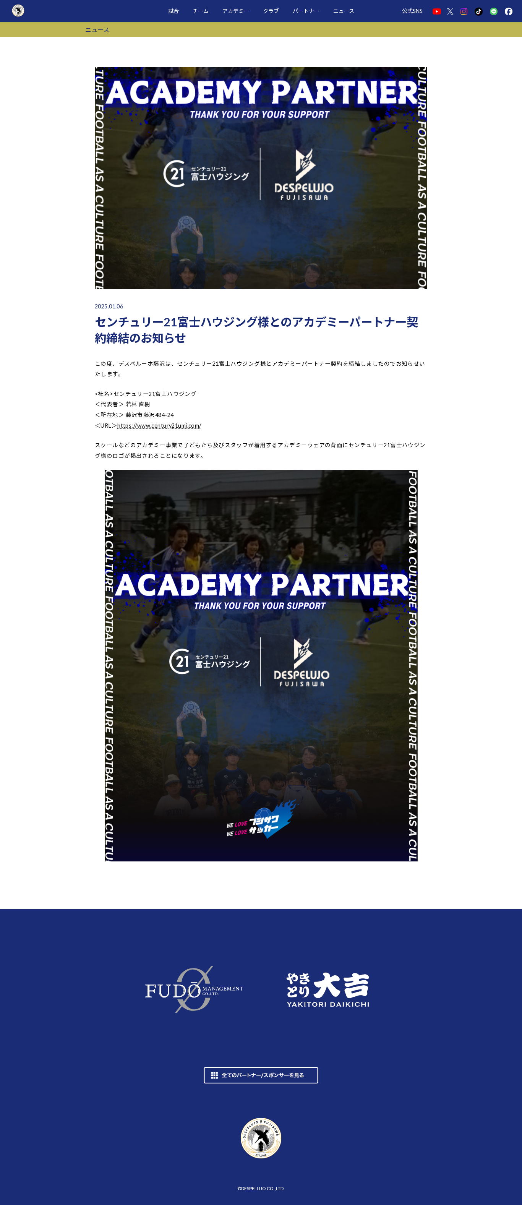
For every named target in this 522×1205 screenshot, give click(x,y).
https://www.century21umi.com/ (159, 425)
